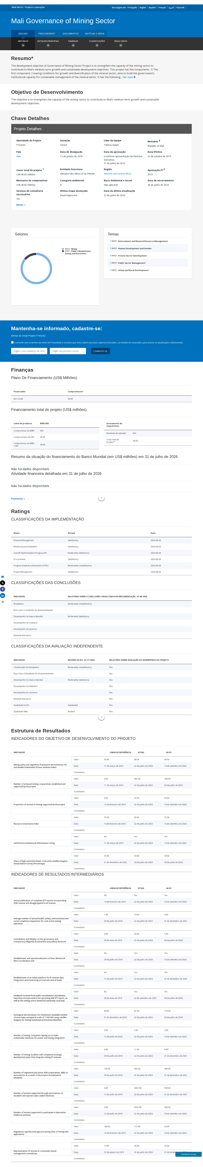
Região (108, 169)
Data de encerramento (161, 180)
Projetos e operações (35, 7)
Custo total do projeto (30, 170)
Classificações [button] (97, 41)
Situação (65, 140)
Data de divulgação (71, 151)
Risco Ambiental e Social (118, 180)
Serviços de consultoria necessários (29, 192)
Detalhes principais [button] (48, 41)
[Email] (2, 576)
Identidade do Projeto (28, 140)
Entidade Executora (71, 169)
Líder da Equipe (112, 140)
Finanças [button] (73, 41)
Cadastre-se (100, 350)
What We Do (17, 7)
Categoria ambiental (72, 180)
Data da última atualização (119, 190)
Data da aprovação (115, 151)
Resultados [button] (120, 41)
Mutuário (154, 141)
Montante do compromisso (31, 180)
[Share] (2, 589)
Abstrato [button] (23, 41)
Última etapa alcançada (74, 190)
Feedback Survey (188, 1154)
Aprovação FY (156, 170)
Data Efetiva (155, 151)
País (18, 151)
